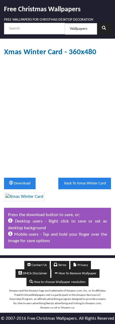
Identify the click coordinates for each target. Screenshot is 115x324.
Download (21, 183)
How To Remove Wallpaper (77, 273)
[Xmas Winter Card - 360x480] (24, 196)
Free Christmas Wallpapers (42, 9)
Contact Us (39, 265)
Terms (61, 265)
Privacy (82, 265)
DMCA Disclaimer (34, 273)
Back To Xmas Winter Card (84, 183)
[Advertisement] (57, 117)
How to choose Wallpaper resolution (59, 282)
